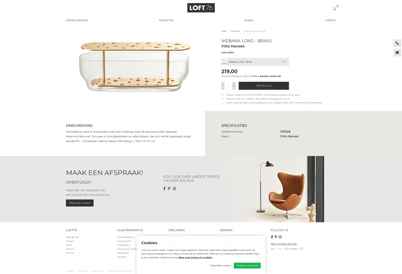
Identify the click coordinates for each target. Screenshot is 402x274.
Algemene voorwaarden (120, 271)
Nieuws (70, 241)
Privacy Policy (98, 271)
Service (70, 248)
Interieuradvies (77, 20)
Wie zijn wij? (72, 237)
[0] (334, 9)
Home (224, 31)
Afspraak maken (79, 202)
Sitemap (70, 271)
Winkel (249, 20)
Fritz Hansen (233, 46)
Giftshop (235, 31)
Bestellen (264, 85)
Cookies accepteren (247, 265)
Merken (70, 252)
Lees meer (227, 52)
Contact (330, 20)
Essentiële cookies (220, 265)
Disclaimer (82, 271)
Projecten (166, 20)
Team (69, 245)
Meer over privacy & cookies (195, 257)
